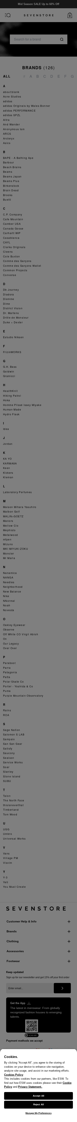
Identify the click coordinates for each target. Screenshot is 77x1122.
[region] (38, 1085)
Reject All (38, 1104)
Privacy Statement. (30, 1086)
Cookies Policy (13, 1074)
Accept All (38, 1096)
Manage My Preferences (38, 1113)
